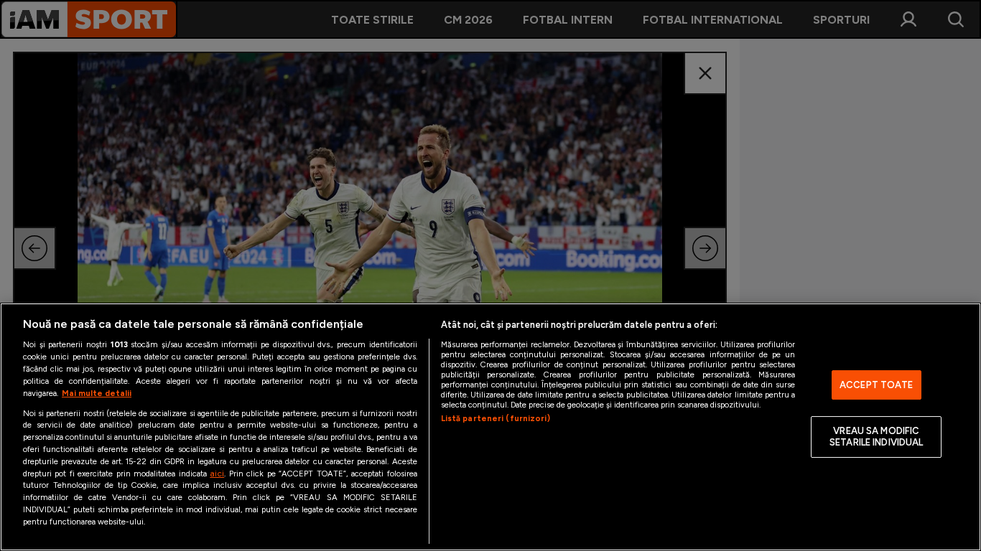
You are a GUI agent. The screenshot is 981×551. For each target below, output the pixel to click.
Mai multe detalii (96, 393)
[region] (490, 427)
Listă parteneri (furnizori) (495, 418)
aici (217, 473)
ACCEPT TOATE (876, 385)
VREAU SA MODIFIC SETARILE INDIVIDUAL (876, 437)
